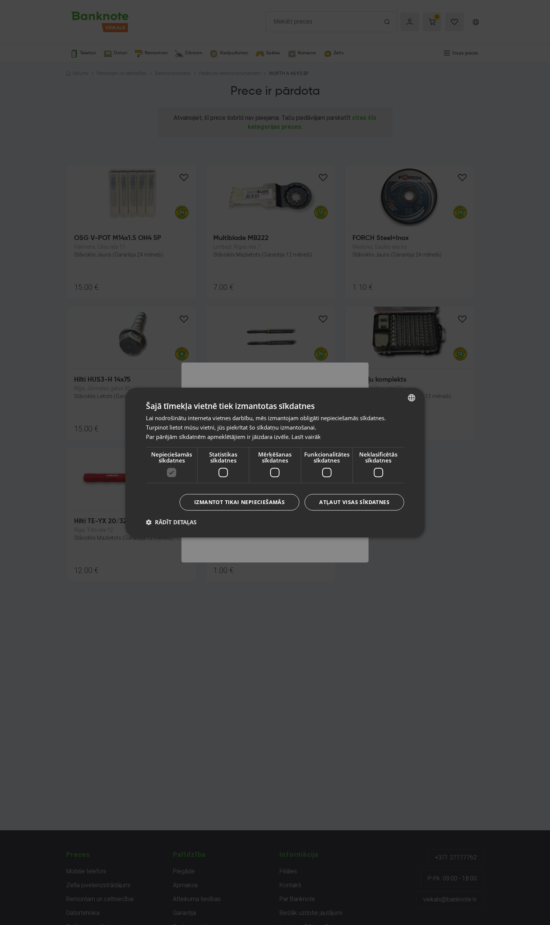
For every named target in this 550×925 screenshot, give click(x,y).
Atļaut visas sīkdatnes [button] (354, 502)
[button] (171, 522)
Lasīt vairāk (306, 436)
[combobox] (411, 397)
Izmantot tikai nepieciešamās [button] (239, 502)
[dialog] (275, 462)
